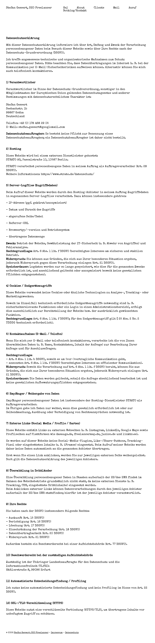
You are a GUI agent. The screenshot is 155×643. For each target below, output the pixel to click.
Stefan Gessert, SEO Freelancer (29, 8)
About (81, 8)
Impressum (57, 632)
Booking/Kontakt (75, 10)
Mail (116, 8)
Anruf (132, 8)
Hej (65, 8)
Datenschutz (72, 632)
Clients (99, 8)
